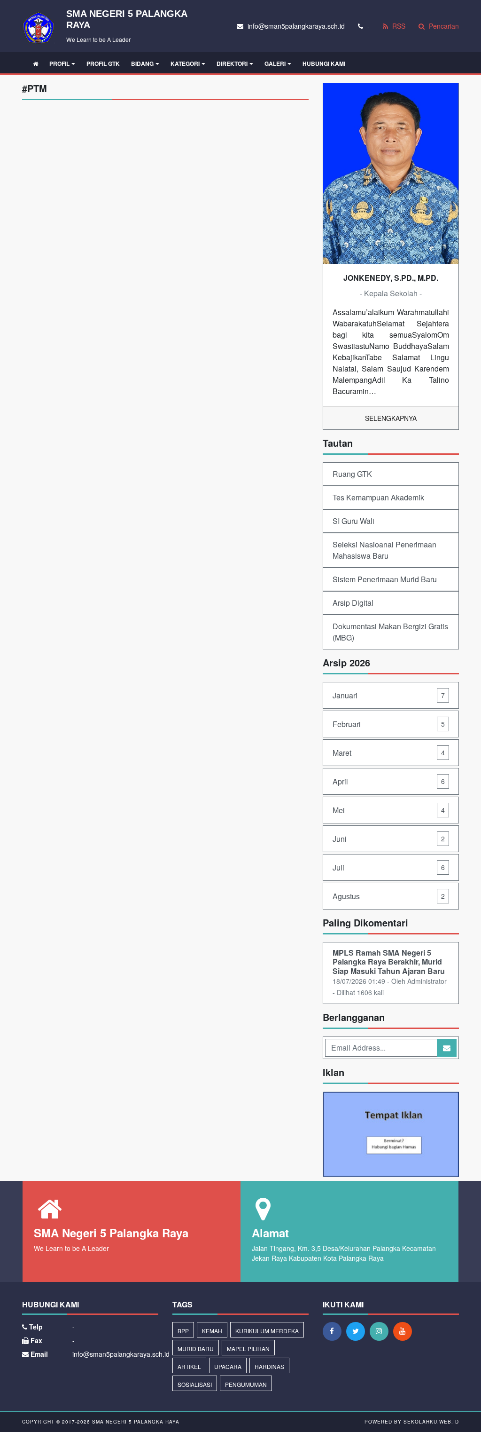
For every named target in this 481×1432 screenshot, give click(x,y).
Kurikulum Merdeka (267, 1331)
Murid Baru (196, 1349)
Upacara (227, 1366)
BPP (183, 1331)
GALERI (275, 63)
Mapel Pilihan (248, 1349)
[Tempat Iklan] (391, 1135)
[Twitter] (358, 1331)
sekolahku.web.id (431, 1421)
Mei (389, 810)
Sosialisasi (195, 1384)
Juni (389, 838)
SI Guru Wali (353, 520)
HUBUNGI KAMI (324, 63)
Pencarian (443, 26)
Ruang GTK (352, 473)
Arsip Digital (353, 602)
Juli (389, 867)
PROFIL (59, 63)
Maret (389, 752)
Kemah (212, 1331)
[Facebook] (334, 1331)
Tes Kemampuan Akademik (378, 497)
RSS (397, 26)
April (389, 781)
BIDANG (142, 63)
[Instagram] (381, 1331)
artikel (189, 1366)
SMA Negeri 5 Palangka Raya (134, 1421)
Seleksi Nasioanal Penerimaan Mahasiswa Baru (384, 550)
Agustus (389, 896)
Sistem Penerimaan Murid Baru (385, 579)
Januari (389, 695)
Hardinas (269, 1366)
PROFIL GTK (103, 63)
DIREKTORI (232, 63)
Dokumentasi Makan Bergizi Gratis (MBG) (390, 632)
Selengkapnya (391, 418)
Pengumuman (246, 1384)
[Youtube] (405, 1331)
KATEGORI (185, 63)
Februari (389, 724)
